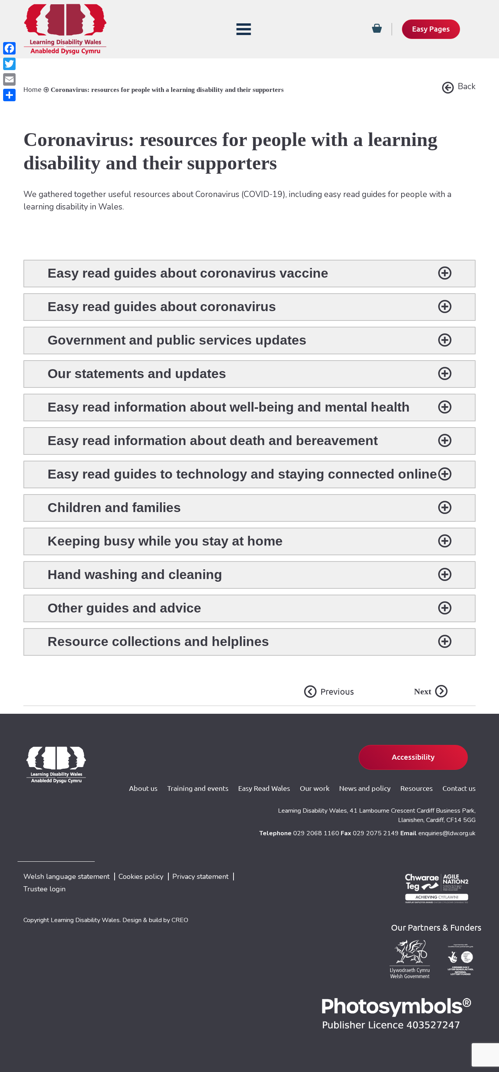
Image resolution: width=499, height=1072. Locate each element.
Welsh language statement (66, 876)
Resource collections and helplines (158, 641)
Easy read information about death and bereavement (213, 440)
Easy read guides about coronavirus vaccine (188, 273)
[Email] (9, 79)
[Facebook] (9, 48)
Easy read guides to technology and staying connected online (242, 474)
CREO (180, 920)
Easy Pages (431, 29)
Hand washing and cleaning (135, 574)
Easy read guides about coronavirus (162, 306)
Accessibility (413, 757)
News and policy (365, 788)
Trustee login (44, 889)
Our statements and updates (137, 373)
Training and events (197, 788)
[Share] (9, 95)
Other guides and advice (124, 607)
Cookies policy (141, 876)
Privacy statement (200, 876)
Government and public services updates (177, 340)
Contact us (459, 788)
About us (143, 788)
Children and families (114, 507)
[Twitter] (9, 64)
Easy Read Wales (264, 788)
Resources (416, 788)
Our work (314, 788)
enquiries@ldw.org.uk (447, 833)
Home (32, 89)
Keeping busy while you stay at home (165, 540)
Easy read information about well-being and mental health (229, 407)
